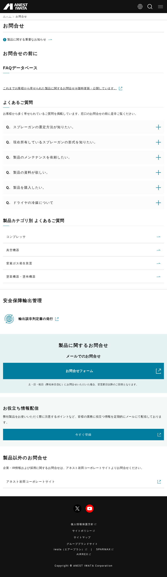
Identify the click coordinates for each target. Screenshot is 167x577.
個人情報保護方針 (82, 524)
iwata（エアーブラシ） (69, 549)
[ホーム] (15, 6)
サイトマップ (82, 537)
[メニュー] (160, 6)
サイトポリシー (82, 530)
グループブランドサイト (82, 543)
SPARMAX (103, 549)
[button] (83, 127)
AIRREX (82, 554)
